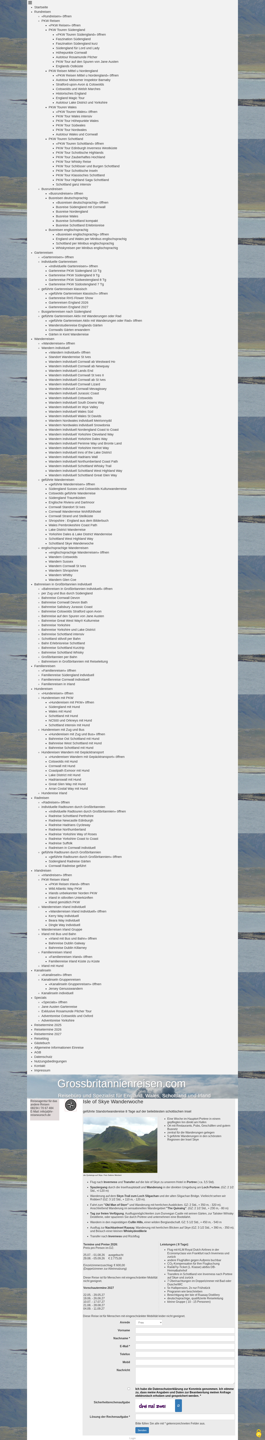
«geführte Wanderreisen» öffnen (72, 484)
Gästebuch (42, 1043)
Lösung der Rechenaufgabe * (110, 1416)
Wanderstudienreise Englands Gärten (76, 325)
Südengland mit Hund (64, 707)
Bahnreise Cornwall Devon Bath (64, 602)
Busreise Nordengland (72, 211)
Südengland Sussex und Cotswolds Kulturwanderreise (88, 489)
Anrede (125, 1322)
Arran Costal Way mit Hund (68, 788)
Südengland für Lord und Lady (78, 48)
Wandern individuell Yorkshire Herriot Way (79, 448)
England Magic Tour (70, 98)
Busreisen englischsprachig (68, 230)
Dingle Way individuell (64, 925)
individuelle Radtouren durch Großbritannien (73, 807)
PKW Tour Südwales (70, 125)
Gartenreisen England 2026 (68, 302)
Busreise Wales (67, 216)
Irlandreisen (42, 870)
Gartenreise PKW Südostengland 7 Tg (76, 284)
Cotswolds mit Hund (63, 761)
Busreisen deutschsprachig (68, 198)
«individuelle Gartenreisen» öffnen (73, 266)
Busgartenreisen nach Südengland (66, 311)
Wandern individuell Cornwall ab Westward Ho (82, 361)
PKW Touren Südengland (67, 30)
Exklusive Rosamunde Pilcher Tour (66, 1011)
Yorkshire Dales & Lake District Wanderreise (80, 534)
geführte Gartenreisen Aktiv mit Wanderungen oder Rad (81, 316)
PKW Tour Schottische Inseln (77, 171)
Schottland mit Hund (63, 716)
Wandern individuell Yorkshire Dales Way (78, 439)
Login (132, 1438)
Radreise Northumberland (67, 829)
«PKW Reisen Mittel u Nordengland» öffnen (87, 75)
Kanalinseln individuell (57, 993)
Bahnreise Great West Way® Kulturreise (70, 620)
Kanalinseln (42, 970)
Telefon (125, 1354)
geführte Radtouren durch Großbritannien (71, 852)
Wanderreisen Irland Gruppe (61, 929)
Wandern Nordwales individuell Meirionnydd (80, 420)
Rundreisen (42, 12)
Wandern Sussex (61, 561)
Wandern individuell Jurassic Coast (74, 393)
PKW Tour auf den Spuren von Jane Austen (87, 61)
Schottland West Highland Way (71, 539)
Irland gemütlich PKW (64, 902)
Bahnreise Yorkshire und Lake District (68, 629)
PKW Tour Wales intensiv (74, 116)
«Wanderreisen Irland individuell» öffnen (77, 911)
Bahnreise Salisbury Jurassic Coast (66, 607)
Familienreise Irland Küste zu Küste (74, 961)
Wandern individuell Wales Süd (71, 411)
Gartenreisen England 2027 (68, 307)
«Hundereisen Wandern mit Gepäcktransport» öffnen (87, 757)
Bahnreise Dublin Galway (67, 943)
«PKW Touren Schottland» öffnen (80, 143)
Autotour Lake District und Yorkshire (81, 102)
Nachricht (123, 1370)
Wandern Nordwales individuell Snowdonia (79, 425)
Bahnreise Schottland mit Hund (71, 748)
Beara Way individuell (64, 920)
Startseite (41, 7)
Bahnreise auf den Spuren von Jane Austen (72, 616)
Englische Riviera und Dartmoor (71, 502)
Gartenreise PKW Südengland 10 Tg (75, 271)
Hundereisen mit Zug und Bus (62, 729)
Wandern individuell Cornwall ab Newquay (79, 366)
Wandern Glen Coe (62, 580)
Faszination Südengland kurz (77, 43)
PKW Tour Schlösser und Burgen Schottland (88, 166)
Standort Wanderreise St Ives (70, 357)
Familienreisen (44, 666)
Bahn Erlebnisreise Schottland (63, 643)
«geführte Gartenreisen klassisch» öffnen (78, 293)
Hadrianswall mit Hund (65, 779)
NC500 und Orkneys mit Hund (70, 720)
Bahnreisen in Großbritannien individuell (63, 584)
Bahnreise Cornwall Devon (60, 598)
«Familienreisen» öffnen (58, 670)
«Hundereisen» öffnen (57, 693)
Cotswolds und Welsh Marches (78, 89)
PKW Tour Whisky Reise (73, 161)
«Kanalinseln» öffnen (56, 975)
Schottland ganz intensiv (73, 184)
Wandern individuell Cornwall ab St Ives (77, 380)
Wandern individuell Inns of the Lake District (80, 452)
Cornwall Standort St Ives (67, 507)
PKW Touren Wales (63, 107)
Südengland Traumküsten (67, 498)
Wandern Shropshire (63, 570)
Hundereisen (43, 689)
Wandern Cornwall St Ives (67, 566)
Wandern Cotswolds (63, 557)
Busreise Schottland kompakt (77, 221)
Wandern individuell (55, 348)
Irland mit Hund (52, 966)
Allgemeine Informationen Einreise (59, 1047)
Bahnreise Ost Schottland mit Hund (74, 739)
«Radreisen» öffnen (55, 802)
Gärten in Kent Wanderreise (69, 334)
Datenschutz (43, 1057)
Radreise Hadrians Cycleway (69, 825)
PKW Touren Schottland (66, 139)
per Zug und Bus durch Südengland (67, 593)
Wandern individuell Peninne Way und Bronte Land (85, 443)
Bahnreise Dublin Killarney (68, 948)
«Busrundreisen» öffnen (66, 193)
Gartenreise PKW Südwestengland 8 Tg (77, 280)
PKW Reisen (50, 21)
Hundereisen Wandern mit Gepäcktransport (72, 752)
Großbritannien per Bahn (59, 657)
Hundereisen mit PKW (57, 698)
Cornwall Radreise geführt (67, 866)
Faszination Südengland (73, 39)
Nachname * (121, 1338)
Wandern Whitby (60, 575)
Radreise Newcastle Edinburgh (71, 820)
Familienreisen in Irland (58, 684)
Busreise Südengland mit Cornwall (80, 207)
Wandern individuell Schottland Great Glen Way (83, 475)
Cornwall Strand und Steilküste (71, 516)
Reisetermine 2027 (47, 1034)
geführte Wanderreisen (57, 480)
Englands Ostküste (69, 66)
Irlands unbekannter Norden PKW (73, 893)
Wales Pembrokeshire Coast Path (73, 525)
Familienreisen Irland (56, 952)
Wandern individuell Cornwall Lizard (74, 384)
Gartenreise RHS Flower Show (71, 298)
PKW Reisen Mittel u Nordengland (73, 71)
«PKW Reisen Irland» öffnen (69, 884)
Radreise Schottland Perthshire (71, 816)
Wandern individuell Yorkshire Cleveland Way (81, 434)
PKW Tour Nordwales (71, 130)
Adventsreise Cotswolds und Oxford (67, 1016)
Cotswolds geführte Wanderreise (72, 493)
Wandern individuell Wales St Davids (75, 416)
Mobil (126, 1362)
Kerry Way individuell (64, 916)
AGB (37, 1052)
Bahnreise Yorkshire (55, 625)
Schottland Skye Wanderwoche (71, 543)
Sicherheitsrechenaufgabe (112, 1402)
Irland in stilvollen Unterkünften (71, 897)
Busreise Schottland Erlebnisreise (80, 225)
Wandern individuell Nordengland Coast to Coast (84, 429)
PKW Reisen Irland (55, 879)
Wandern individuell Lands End (71, 371)
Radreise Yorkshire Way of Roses (73, 834)
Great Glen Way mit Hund (67, 784)
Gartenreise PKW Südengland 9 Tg (74, 275)
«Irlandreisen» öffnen (56, 875)
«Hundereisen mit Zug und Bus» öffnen (77, 734)
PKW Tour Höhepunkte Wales (77, 121)
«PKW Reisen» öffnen (65, 25)
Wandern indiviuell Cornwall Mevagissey (78, 389)
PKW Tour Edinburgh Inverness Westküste (86, 148)
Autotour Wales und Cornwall (77, 134)
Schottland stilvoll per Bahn (61, 639)
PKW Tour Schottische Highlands (79, 152)
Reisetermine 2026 (47, 1029)
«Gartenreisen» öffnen (57, 257)
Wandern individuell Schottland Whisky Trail (80, 466)
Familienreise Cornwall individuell (65, 679)
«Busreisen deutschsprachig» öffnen (82, 202)
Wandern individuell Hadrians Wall (73, 457)
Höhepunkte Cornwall (71, 52)
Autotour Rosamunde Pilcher (76, 57)
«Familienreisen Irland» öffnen (70, 957)
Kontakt (39, 1066)
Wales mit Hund (60, 711)
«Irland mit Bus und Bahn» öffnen (73, 938)
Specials (40, 997)
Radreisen (41, 798)
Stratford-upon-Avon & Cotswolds (80, 84)
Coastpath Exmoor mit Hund (69, 770)
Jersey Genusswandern (66, 988)
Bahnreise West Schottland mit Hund (75, 743)
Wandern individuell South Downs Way (76, 402)
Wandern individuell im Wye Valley (73, 407)
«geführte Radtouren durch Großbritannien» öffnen (85, 857)
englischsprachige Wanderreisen (64, 548)
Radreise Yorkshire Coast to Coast (73, 839)
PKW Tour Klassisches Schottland (80, 175)
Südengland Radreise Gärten (70, 861)
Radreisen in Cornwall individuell (72, 848)
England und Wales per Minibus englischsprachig (91, 239)
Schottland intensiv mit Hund (69, 725)
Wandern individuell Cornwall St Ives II (76, 375)
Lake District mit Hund (64, 775)
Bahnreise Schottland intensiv (62, 634)
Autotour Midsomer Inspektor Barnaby (83, 80)
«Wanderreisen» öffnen (58, 343)
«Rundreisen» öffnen (56, 16)
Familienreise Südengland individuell (67, 675)
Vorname (124, 1330)
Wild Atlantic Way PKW (65, 888)
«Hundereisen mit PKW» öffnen (71, 702)
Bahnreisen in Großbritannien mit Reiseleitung (74, 661)
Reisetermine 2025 (47, 1025)
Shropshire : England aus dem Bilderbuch (79, 520)
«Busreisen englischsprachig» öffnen (82, 234)
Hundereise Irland (54, 793)
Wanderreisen (44, 339)
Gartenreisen (43, 252)
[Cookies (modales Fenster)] (258, 1434)
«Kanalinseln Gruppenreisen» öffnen (75, 984)
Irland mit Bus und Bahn (58, 934)
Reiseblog (41, 1038)
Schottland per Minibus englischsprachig (85, 243)
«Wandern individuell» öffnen (69, 352)
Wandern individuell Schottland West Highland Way (85, 471)
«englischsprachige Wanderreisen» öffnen (79, 552)
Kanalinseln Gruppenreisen (61, 979)
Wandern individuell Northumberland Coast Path (83, 461)
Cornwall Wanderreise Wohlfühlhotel (75, 511)
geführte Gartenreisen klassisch (64, 289)
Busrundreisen (51, 189)
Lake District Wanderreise (67, 529)
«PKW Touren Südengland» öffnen (81, 34)
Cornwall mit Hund (62, 766)
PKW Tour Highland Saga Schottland (82, 180)
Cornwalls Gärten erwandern (69, 330)
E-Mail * (125, 1346)
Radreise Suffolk (60, 843)
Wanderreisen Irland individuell (63, 907)
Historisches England (71, 93)
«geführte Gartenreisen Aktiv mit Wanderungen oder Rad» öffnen (95, 320)
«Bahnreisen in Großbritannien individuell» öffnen (76, 589)
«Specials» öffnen (54, 1002)
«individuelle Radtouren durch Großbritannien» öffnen (87, 811)
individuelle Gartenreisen (59, 261)
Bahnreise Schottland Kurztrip (62, 648)
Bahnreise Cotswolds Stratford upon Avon (71, 611)
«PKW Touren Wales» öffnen (76, 112)
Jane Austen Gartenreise (59, 1007)
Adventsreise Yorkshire (57, 1020)
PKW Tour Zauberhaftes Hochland (80, 157)
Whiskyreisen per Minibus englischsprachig (87, 248)
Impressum (42, 1070)
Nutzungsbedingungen (50, 1061)
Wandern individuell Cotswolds (71, 398)
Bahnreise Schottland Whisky (62, 652)
